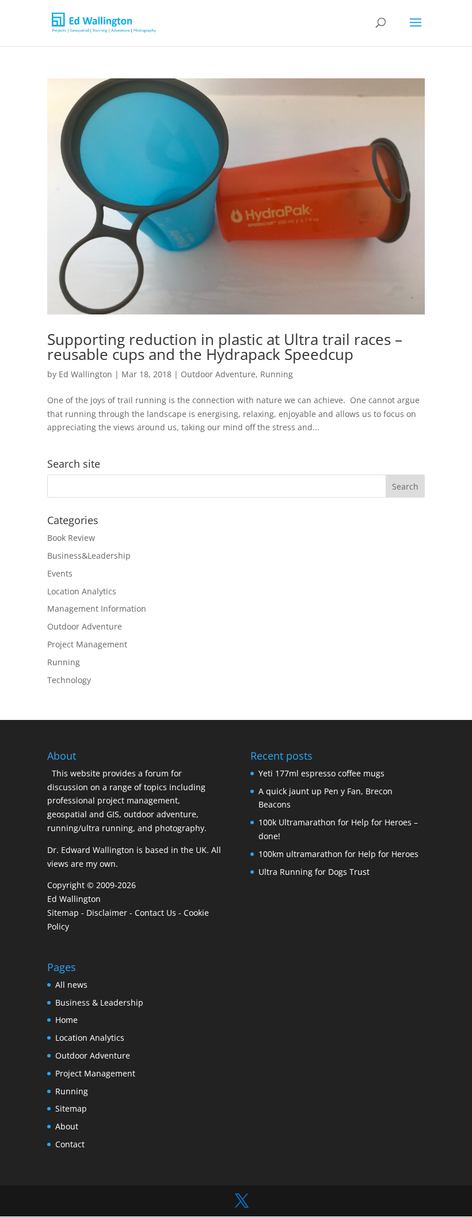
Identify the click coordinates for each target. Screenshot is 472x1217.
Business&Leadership (89, 555)
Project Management (87, 644)
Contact (70, 1144)
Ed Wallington (85, 374)
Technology (69, 679)
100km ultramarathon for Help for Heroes (338, 853)
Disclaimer (106, 912)
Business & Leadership (99, 1002)
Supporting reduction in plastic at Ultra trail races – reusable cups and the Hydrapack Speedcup (224, 347)
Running (276, 374)
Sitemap (63, 912)
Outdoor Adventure (218, 374)
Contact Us (155, 912)
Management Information (96, 608)
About (66, 1126)
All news (71, 984)
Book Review (71, 537)
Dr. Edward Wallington (90, 849)
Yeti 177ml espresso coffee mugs (321, 773)
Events (60, 573)
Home (66, 1019)
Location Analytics (81, 591)
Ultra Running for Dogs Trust (314, 871)
